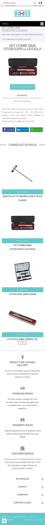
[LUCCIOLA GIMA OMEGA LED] (23, 316)
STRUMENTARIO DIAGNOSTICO (32, 35)
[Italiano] (40, 3)
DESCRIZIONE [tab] (22, 95)
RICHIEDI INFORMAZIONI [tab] (22, 101)
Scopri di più (23, 192)
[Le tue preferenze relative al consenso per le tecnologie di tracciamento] (4, 521)
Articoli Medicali (16, 35)
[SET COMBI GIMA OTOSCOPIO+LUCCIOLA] (23, 222)
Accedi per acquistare (23, 87)
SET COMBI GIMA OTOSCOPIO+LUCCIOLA (17, 39)
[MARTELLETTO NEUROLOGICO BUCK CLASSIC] (23, 174)
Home (4, 35)
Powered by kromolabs (33, 520)
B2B (8, 35)
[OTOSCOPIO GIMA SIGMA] (23, 271)
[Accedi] (35, 3)
